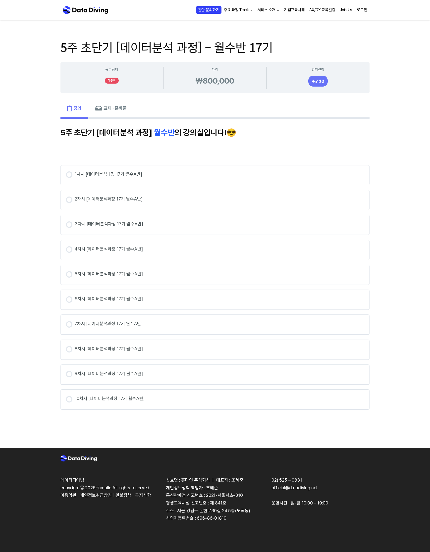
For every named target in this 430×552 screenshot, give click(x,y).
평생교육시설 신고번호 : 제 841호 (196, 502)
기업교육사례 (294, 9)
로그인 (362, 9)
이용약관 (68, 495)
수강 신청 (318, 81)
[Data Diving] (85, 10)
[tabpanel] (215, 271)
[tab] (74, 108)
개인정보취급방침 (96, 495)
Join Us (346, 9)
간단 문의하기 (208, 9)
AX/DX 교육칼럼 (322, 9)
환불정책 (123, 495)
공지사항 (143, 495)
